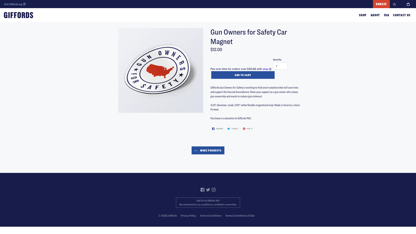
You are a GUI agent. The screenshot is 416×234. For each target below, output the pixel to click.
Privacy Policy (188, 215)
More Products (210, 150)
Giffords (172, 215)
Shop (363, 15)
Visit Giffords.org (13, 4)
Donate (381, 4)
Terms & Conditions (210, 215)
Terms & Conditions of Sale (240, 215)
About (375, 15)
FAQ (386, 15)
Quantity (277, 59)
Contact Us (401, 15)
